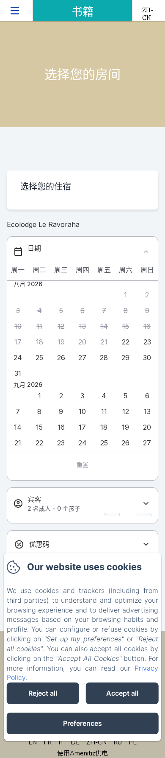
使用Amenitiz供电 (82, 753)
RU (117, 742)
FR (48, 742)
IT (61, 742)
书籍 (83, 12)
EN (32, 742)
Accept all (122, 693)
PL (133, 742)
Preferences (82, 723)
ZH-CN (96, 742)
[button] (125, 295)
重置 (82, 464)
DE (75, 742)
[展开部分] (146, 503)
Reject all (42, 693)
